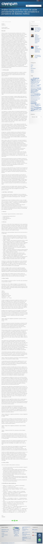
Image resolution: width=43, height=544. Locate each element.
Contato (3, 533)
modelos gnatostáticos (34, 91)
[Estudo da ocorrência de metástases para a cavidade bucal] (12, 520)
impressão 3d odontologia (36, 89)
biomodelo (33, 81)
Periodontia (3, 516)
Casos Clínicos (33, 68)
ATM (37, 80)
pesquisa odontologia (34, 96)
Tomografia (37, 108)
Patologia (33, 95)
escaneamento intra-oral (37, 87)
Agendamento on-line (5, 529)
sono (35, 106)
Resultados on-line (5, 531)
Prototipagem (34, 102)
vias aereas (36, 110)
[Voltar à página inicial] (9, 6)
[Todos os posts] (14, 520)
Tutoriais (32, 71)
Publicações (8, 17)
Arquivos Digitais (35, 79)
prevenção (32, 100)
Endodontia (32, 87)
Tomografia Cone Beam (36, 109)
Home (6, 17)
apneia (32, 78)
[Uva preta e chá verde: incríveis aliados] (17, 520)
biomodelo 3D (37, 81)
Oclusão (33, 93)
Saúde (37, 105)
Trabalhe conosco (5, 534)
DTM (38, 86)
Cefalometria (33, 82)
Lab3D (3, 536)
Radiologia (34, 103)
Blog (31, 66)
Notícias (32, 70)
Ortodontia (37, 94)
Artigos (2, 515)
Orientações (32, 94)
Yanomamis (39, 110)
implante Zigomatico (33, 88)
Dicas (34, 85)
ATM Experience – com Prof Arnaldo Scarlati (38, 56)
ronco (34, 105)
